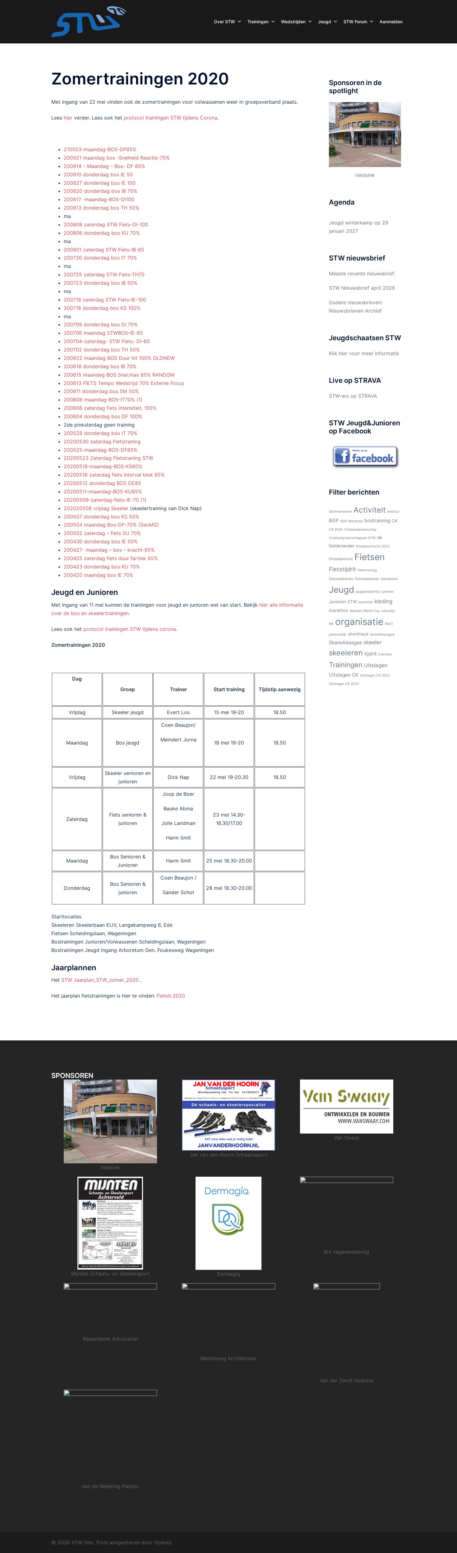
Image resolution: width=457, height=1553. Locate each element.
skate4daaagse (382, 634)
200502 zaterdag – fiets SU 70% (102, 533)
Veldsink (365, 175)
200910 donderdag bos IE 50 (98, 174)
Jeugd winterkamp (351, 223)
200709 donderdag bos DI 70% (101, 324)
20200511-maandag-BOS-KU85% (103, 491)
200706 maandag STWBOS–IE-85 (103, 333)
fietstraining (367, 570)
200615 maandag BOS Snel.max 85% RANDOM (119, 375)
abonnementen (340, 511)
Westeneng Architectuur (228, 1358)
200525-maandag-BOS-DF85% (100, 450)
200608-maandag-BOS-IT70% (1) (103, 399)
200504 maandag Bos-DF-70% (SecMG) (111, 525)
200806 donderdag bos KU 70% (102, 233)
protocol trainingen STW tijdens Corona (170, 118)
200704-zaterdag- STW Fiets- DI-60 (107, 341)
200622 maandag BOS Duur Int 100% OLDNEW (119, 358)
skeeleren (346, 652)
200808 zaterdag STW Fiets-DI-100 (106, 224)
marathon (338, 610)
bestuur (393, 511)
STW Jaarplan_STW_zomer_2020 (100, 980)
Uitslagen (376, 665)
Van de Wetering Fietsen (110, 1486)
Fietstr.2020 (171, 996)
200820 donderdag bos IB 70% (100, 191)
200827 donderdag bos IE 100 (100, 183)
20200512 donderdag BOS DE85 (102, 483)
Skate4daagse (345, 642)
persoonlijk (337, 634)
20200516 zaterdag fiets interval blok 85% (114, 475)
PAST (389, 624)
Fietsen (369, 557)
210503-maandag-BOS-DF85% (100, 149)
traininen (385, 654)
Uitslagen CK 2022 (375, 675)
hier (68, 118)
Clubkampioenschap (360, 529)
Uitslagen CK (343, 675)
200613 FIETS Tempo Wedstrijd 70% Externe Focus (124, 383)
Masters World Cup (365, 611)
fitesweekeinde (367, 579)
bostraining (377, 520)
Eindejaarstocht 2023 (373, 546)
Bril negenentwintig (346, 1252)
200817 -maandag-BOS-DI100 (99, 199)
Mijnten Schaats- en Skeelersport (110, 1273)
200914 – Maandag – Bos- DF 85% (104, 166)
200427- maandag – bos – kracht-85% (109, 550)
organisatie (359, 621)
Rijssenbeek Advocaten (110, 1339)
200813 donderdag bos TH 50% (101, 208)
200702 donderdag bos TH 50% (102, 349)
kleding (383, 601)
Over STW (224, 21)
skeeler (372, 642)
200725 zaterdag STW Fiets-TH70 (104, 274)
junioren (387, 592)
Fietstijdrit (342, 569)
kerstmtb (365, 602)
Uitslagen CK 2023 (344, 684)
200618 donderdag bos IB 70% (100, 366)
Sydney (163, 1542)
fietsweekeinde (341, 579)
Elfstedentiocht (341, 559)
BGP (334, 520)
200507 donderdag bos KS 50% (101, 517)
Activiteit (369, 509)
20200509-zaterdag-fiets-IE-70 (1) (105, 500)
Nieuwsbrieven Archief (355, 311)
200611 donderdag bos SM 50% (101, 391)
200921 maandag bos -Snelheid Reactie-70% (117, 158)
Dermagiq (228, 1274)
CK (395, 520)
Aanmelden (391, 21)
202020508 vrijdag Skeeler (96, 508)
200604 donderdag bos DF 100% (103, 416)
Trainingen (258, 21)
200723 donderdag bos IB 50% (100, 283)
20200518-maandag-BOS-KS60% (103, 466)
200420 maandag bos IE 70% (98, 575)
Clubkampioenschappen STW (352, 538)
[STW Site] (88, 21)
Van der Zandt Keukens (347, 1380)
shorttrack (358, 634)
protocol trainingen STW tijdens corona (129, 629)
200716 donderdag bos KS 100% (102, 308)
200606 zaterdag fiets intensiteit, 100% (110, 408)
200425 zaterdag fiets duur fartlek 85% (111, 558)
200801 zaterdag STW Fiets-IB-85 (104, 250)
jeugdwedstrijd (368, 592)
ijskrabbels (389, 579)
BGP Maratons (351, 521)
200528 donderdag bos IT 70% (100, 433)
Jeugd (324, 21)
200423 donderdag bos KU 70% (102, 567)
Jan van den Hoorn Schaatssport (228, 1155)
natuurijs (388, 611)
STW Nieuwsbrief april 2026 (362, 288)
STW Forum (355, 21)
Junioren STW (343, 601)
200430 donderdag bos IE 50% (101, 541)
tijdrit (370, 654)
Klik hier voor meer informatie (364, 353)
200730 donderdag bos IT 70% (100, 258)
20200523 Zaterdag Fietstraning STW (108, 458)
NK (331, 624)
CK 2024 (336, 529)
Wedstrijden (293, 21)
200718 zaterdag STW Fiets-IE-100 (105, 300)
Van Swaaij (346, 1137)
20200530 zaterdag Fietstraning (102, 441)
